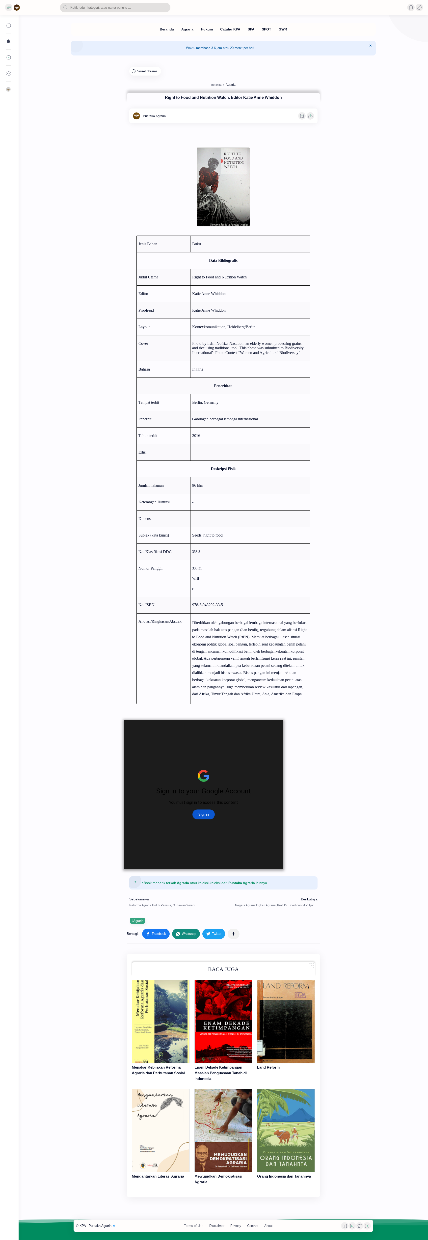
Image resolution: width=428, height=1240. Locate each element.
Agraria (183, 883)
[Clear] (165, 7)
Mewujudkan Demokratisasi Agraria (218, 1179)
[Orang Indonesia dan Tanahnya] (286, 1130)
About (268, 1226)
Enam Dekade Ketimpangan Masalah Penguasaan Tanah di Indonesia (220, 1073)
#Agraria (137, 921)
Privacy (235, 1226)
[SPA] (251, 29)
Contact (252, 1226)
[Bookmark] (411, 7)
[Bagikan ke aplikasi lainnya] (234, 934)
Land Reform (268, 1067)
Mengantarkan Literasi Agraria (158, 1176)
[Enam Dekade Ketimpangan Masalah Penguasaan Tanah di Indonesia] (223, 1021)
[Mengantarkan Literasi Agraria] (160, 1130)
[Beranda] (167, 29)
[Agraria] (187, 29)
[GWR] (283, 29)
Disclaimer (216, 1226)
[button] (419, 7)
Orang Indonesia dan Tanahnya (284, 1176)
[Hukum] (207, 29)
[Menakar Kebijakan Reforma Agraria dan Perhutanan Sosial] (160, 1021)
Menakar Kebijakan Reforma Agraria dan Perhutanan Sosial (158, 1070)
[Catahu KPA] (230, 29)
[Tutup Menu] (370, 48)
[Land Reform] (286, 1021)
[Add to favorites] (302, 116)
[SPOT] (266, 29)
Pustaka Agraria (241, 883)
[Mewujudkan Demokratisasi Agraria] (223, 1130)
